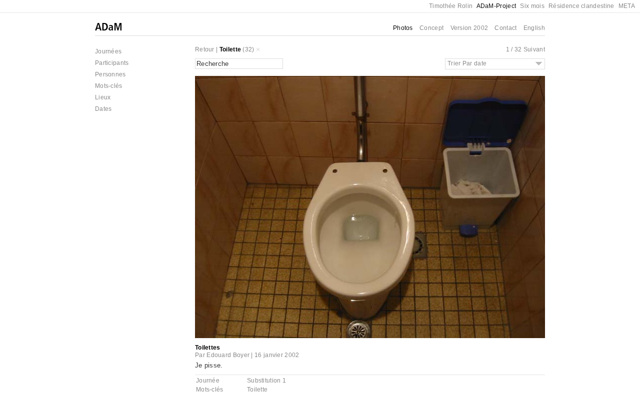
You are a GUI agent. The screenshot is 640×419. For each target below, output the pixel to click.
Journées (108, 51)
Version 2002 (469, 27)
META (626, 5)
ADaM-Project (496, 5)
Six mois (532, 5)
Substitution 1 (266, 380)
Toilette (230, 49)
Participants (112, 62)
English (534, 27)
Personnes (110, 74)
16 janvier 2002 (277, 355)
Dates (103, 108)
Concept (432, 27)
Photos (403, 27)
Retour (204, 49)
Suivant (534, 49)
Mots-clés (108, 85)
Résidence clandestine (581, 5)
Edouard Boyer (228, 355)
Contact (505, 27)
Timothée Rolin (450, 5)
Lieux (103, 97)
